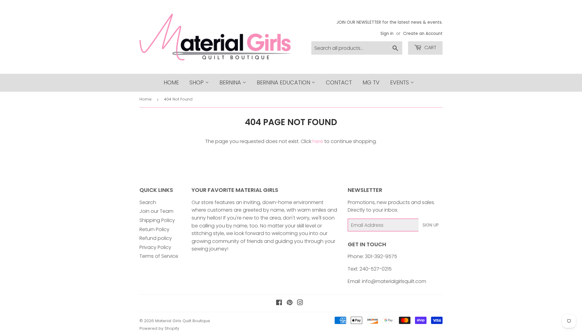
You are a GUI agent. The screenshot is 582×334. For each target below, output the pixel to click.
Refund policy (155, 238)
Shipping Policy (157, 220)
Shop (197, 82)
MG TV (371, 82)
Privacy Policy (155, 247)
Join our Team (156, 211)
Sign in (386, 33)
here (318, 141)
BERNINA (230, 82)
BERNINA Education (284, 82)
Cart (429, 47)
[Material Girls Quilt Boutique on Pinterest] (289, 303)
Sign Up (431, 225)
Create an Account (423, 33)
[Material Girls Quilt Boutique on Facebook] (279, 303)
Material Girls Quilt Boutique (182, 321)
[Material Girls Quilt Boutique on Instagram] (300, 303)
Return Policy (154, 229)
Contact (339, 82)
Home (171, 82)
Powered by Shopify (159, 328)
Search (147, 202)
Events (400, 82)
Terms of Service (158, 256)
